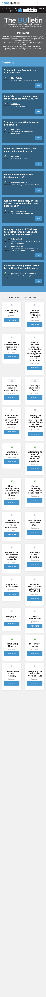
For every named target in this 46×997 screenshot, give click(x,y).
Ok (20, 10)
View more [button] (12, 320)
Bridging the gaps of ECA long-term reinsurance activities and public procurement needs (20, 232)
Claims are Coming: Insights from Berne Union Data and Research (22, 267)
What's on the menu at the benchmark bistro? (18, 176)
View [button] (38, 85)
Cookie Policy (30, 10)
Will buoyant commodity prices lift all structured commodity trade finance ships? (22, 203)
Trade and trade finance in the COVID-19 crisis (20, 71)
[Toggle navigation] (40, 3)
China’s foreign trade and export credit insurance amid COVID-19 (21, 97)
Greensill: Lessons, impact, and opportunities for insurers (20, 150)
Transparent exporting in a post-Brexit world (21, 123)
